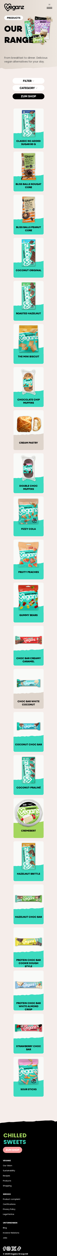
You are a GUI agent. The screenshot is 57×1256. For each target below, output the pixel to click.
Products (7, 1181)
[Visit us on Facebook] (4, 1249)
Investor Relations (11, 1233)
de (49, 5)
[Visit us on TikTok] (14, 1249)
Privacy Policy (9, 1209)
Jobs (5, 1238)
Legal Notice (8, 1214)
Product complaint (11, 1199)
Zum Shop (28, 96)
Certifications (9, 1204)
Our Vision (7, 1166)
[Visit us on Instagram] (8, 1249)
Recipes (6, 1176)
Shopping (7, 1186)
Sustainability (9, 1171)
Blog (5, 1228)
